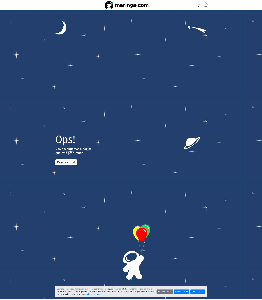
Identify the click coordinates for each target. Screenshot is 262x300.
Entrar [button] (206, 6)
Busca (199, 6)
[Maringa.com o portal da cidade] (126, 5)
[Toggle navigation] (55, 5)
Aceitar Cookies (198, 291)
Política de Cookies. (93, 294)
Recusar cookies (181, 291)
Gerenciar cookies (165, 291)
